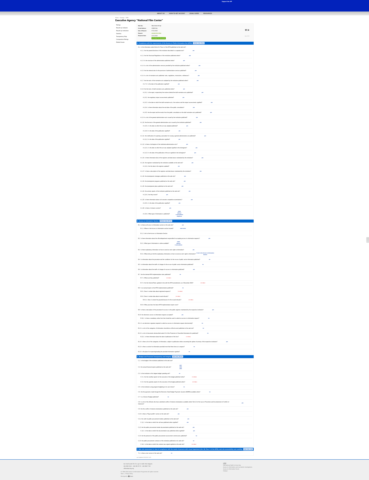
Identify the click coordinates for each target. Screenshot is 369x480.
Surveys (122, 17)
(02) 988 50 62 (128, 466)
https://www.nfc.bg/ (156, 25)
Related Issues (120, 42)
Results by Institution (122, 31)
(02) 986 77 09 (146, 466)
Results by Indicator (122, 28)
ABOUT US (161, 13)
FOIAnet (225, 471)
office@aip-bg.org (129, 468)
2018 (127, 17)
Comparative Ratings (122, 39)
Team (122, 473)
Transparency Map (121, 36)
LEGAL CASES (194, 13)
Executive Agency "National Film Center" (139, 20)
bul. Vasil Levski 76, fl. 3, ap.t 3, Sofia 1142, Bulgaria (138, 464)
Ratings (118, 25)
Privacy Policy (129, 473)
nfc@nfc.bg (154, 28)
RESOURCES (207, 13)
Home (116, 17)
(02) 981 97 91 (137, 466)
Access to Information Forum (231, 469)
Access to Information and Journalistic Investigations (237, 467)
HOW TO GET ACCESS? (177, 13)
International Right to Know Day (232, 465)
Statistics (118, 33)
